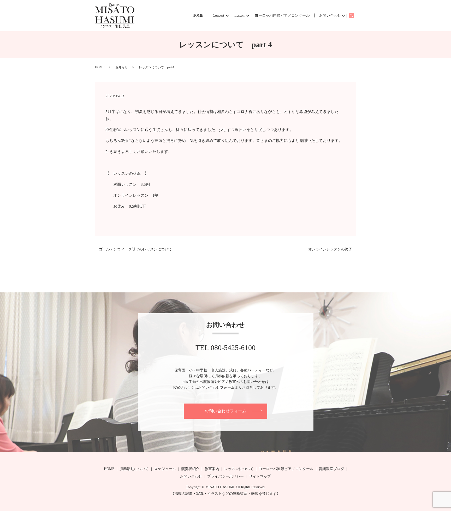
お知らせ (121, 67)
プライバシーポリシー (225, 476)
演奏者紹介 (190, 469)
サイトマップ (260, 476)
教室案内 (212, 469)
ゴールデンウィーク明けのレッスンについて (135, 249)
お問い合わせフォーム (225, 411)
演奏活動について (134, 469)
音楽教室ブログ (331, 469)
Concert (218, 15)
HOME (198, 15)
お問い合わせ (330, 15)
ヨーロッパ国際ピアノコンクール (282, 15)
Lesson (239, 15)
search (353, 15)
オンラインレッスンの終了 (330, 249)
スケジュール (165, 469)
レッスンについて (238, 469)
